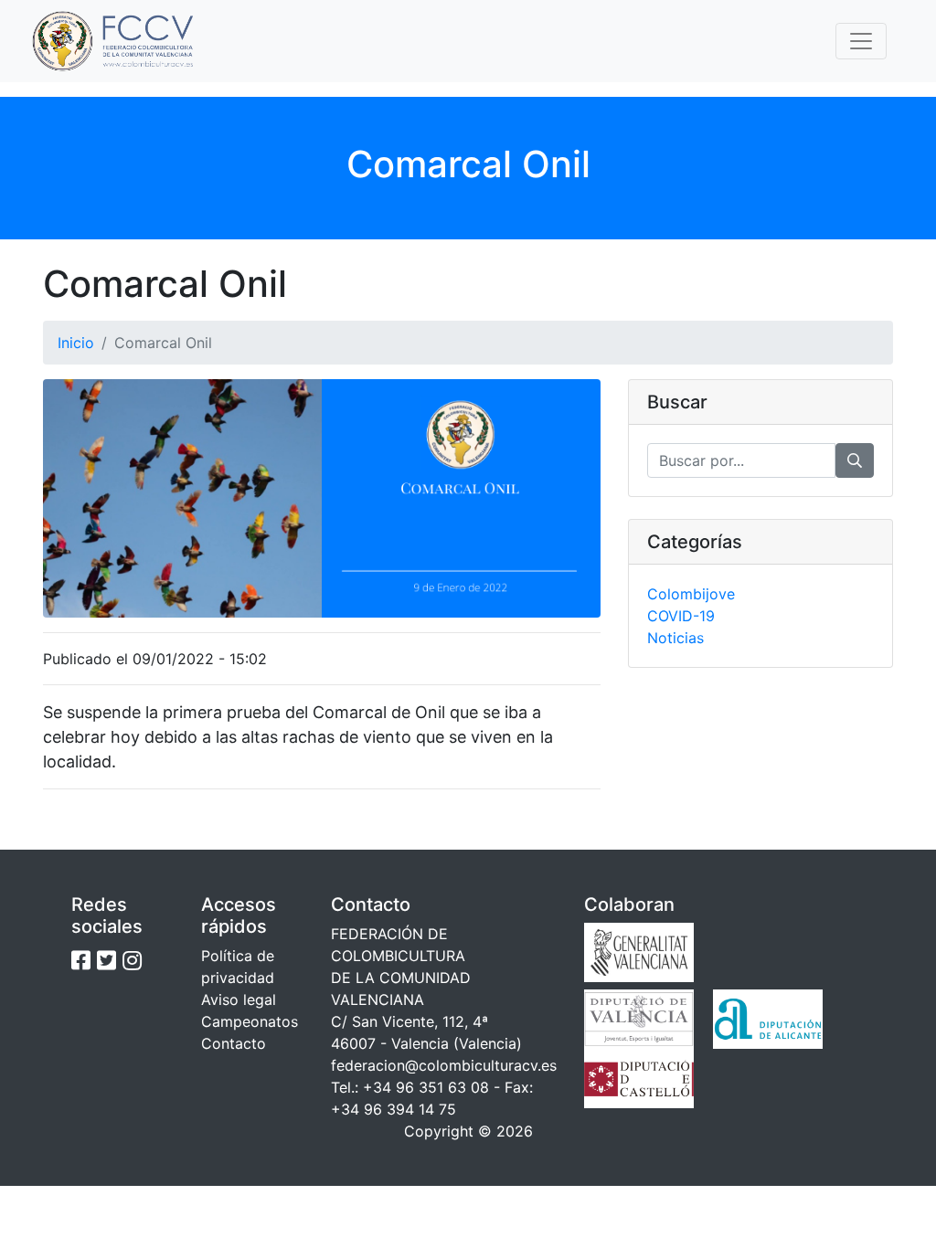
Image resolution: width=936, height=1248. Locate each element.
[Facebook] (80, 960)
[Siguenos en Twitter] (106, 960)
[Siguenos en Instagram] (132, 960)
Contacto (233, 1043)
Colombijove (691, 594)
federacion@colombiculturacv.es (444, 1065)
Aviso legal (238, 999)
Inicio (76, 342)
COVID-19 (681, 616)
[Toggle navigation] (861, 41)
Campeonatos (249, 1021)
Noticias (675, 638)
